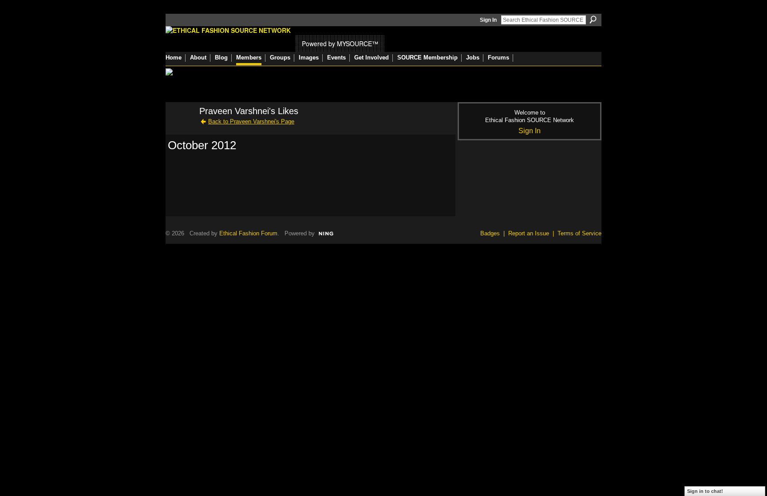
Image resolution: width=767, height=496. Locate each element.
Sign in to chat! (705, 491)
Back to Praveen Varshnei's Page (251, 121)
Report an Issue (528, 233)
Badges (490, 233)
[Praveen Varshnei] (180, 130)
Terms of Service (579, 233)
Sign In (488, 20)
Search (593, 20)
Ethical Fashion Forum (248, 233)
